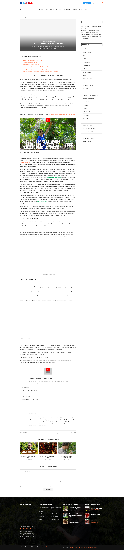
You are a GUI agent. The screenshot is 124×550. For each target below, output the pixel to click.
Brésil (84, 55)
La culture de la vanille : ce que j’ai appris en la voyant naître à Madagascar (40, 71)
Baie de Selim (94, 521)
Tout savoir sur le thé (87, 135)
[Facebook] (21, 3)
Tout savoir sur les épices (88, 138)
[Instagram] (26, 3)
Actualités (85, 49)
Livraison (41, 513)
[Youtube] (31, 3)
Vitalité (84, 145)
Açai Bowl (86, 102)
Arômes (41, 9)
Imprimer (71, 379)
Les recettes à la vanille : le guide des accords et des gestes (75, 509)
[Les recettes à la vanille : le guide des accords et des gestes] (29, 448)
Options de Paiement (44, 507)
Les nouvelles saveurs (92, 504)
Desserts (86, 105)
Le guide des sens (87, 82)
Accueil (21, 17)
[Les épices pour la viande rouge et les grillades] (65, 521)
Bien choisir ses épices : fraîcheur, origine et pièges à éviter (75, 515)
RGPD (52, 511)
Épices (46, 9)
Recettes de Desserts (88, 92)
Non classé (85, 88)
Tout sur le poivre (87, 141)
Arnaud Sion (45, 48)
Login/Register (54, 513)
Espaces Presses (54, 516)
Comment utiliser (87, 72)
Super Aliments (66, 9)
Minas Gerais (87, 62)
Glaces (85, 108)
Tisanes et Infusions (77, 9)
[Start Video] (48, 134)
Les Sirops (86, 121)
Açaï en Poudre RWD (96, 508)
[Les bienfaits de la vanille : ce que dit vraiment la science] (48, 448)
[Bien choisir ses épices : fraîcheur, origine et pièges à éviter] (65, 515)
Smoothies (86, 115)
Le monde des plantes (88, 85)
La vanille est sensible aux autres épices (32, 60)
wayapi (45, 546)
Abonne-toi (87, 3)
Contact (41, 511)
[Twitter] (24, 3)
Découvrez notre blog (70, 504)
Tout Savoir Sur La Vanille (89, 128)
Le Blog (40, 519)
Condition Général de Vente (56, 508)
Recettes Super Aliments (88, 98)
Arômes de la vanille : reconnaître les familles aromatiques (36, 66)
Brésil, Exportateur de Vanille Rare (31, 62)
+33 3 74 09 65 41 (73, 547)
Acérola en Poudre (95, 514)
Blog (86, 9)
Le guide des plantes (87, 78)
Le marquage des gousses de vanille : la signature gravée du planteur (39, 69)
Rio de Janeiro (87, 65)
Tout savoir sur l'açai (87, 125)
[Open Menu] (20, 9)
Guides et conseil (55, 519)
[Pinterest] (29, 3)
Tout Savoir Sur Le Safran (88, 131)
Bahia (85, 58)
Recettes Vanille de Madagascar (91, 95)
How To (84, 75)
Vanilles (58, 9)
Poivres (52, 9)
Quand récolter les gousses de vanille (31, 64)
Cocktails (85, 68)
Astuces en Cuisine (87, 52)
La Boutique (86, 38)
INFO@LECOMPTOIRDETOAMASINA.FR (88, 547)
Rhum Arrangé (86, 118)
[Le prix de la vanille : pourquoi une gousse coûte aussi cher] (67, 448)
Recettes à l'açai (88, 111)
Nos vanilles (42, 516)
